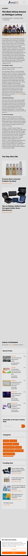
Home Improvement (9, 447)
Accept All (14, 552)
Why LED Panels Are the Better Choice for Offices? (16, 359)
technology (14, 391)
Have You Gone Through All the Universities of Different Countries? (18, 487)
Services (16, 444)
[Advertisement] (14, 278)
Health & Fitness (8, 444)
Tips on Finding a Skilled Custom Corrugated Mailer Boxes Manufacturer (14, 208)
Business (5, 8)
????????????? (18, 94)
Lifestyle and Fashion (9, 454)
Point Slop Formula (8, 503)
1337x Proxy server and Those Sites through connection (17, 496)
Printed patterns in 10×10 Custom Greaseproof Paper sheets (16, 384)
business (13, 356)
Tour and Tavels (19, 450)
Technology (13, 440)
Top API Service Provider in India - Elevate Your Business (16, 395)
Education (18, 447)
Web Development (8, 450)
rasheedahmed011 (7, 18)
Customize (14, 549)
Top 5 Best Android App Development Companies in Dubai (16, 406)
